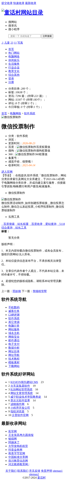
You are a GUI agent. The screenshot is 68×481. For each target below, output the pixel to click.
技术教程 (14, 358)
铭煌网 (12, 438)
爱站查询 (49, 223)
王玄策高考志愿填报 (20, 435)
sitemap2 (34, 474)
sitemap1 (58, 470)
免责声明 (46, 470)
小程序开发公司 (20, 407)
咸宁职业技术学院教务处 (25, 396)
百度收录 (36, 223)
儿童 (7, 42)
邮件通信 (14, 340)
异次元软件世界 (20, 400)
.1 (2, 42)
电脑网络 (14, 56)
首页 (11, 49)
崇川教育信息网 (18, 460)
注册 (11, 82)
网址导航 (14, 355)
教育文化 (14, 71)
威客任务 (14, 311)
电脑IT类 (13, 325)
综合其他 (14, 74)
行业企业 (14, 67)
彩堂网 (12, 431)
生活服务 (14, 63)
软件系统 (29, 113)
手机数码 (14, 307)
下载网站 (14, 366)
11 (15, 42)
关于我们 (11, 470)
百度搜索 (8, 223)
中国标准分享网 (18, 457)
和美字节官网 (16, 453)
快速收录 (18, 3)
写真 (20, 42)
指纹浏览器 (17, 411)
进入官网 (7, 171)
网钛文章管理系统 (21, 393)
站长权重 (22, 223)
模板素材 (14, 362)
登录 (11, 78)
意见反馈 (34, 470)
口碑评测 (14, 314)
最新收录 (30, 3)
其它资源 (14, 322)
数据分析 (14, 347)
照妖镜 (17, 291)
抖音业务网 (15, 449)
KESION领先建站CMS (24, 382)
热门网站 (14, 52)
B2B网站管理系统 (21, 389)
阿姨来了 (14, 442)
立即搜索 (47, 36)
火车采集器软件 (20, 385)
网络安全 (14, 336)
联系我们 (22, 470)
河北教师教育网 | (18, 464)
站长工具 (20, 227)
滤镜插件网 (17, 404)
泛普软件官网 (20, 415)
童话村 (41, 477)
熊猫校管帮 (40, 291)
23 (11, 42)
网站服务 (14, 329)
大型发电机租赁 (18, 446)
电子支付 (14, 344)
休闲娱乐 (14, 60)
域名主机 (14, 333)
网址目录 (14, 351)
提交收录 (7, 3)
